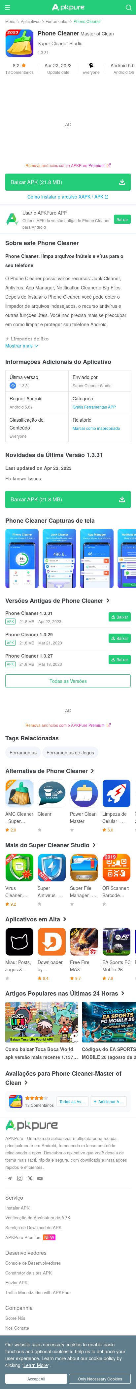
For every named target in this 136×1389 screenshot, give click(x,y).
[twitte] (30, 1179)
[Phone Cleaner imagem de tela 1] (59, 558)
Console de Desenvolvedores (33, 1263)
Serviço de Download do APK (33, 1227)
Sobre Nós (15, 1318)
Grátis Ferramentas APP (94, 407)
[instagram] (20, 1179)
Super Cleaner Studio (60, 43)
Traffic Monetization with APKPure (38, 1292)
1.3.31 (24, 385)
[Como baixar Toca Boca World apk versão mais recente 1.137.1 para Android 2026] (41, 1022)
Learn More (35, 1365)
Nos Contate (17, 1328)
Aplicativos (30, 21)
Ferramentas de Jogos (70, 752)
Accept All (36, 1378)
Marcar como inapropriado (96, 428)
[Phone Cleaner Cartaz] (22, 558)
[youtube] (40, 1179)
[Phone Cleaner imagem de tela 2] (97, 558)
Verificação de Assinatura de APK (37, 1217)
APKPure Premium (23, 1237)
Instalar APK (17, 1208)
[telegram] (9, 1179)
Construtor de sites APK (28, 1273)
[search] (128, 7)
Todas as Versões (68, 681)
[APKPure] (68, 7)
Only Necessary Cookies (100, 1378)
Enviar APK (16, 1282)
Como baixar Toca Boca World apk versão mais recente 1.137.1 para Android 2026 (41, 1053)
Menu (10, 21)
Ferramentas (57, 21)
